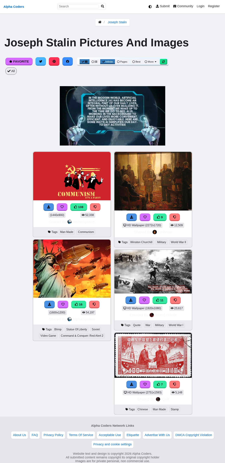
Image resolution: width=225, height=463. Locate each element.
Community (184, 6)
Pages (123, 61)
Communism (86, 231)
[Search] (103, 6)
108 (80, 207)
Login (200, 6)
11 (161, 300)
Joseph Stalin (117, 22)
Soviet (96, 329)
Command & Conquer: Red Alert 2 (82, 335)
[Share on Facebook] (67, 61)
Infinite (109, 61)
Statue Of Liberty (76, 329)
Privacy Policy (53, 435)
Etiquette (133, 435)
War (147, 325)
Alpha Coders (14, 6)
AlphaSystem (84, 222)
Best (137, 61)
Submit (164, 6)
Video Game (48, 335)
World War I (176, 325)
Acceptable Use (110, 435)
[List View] (94, 61)
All (13, 71)
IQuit (165, 399)
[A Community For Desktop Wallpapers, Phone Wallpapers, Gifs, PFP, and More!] (99, 22)
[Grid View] (84, 61)
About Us (19, 435)
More (150, 61)
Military (161, 242)
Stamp (175, 409)
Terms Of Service (81, 435)
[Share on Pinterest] (54, 61)
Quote (137, 325)
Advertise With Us (157, 435)
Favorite (20, 61)
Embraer (165, 232)
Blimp (58, 329)
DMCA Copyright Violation (193, 435)
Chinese (142, 409)
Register (214, 6)
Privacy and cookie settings (112, 444)
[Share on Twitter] (41, 61)
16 (80, 304)
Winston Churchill (141, 242)
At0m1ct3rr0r (166, 315)
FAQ (35, 435)
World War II (178, 242)
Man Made (66, 231)
